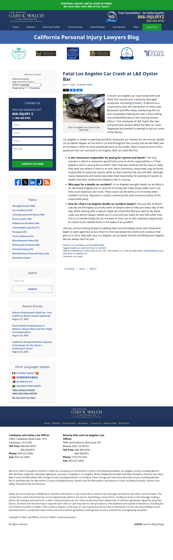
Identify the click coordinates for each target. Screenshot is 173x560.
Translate (35, 88)
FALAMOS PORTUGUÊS (28, 386)
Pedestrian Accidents (25, 223)
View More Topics (21, 257)
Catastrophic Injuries (25, 227)
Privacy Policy (69, 423)
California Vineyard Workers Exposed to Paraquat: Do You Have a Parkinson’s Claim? (32, 345)
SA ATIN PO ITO (24, 381)
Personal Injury (22, 249)
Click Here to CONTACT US (75, 253)
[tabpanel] (19, 53)
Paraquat (19, 231)
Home (16, 27)
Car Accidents (78, 245)
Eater (138, 103)
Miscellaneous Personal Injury (30, 253)
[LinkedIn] (32, 182)
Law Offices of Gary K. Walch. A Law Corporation (52, 517)
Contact (151, 27)
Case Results (119, 27)
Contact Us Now (32, 163)
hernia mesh (21, 218)
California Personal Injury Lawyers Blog (26, 17)
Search (32, 289)
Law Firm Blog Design (149, 524)
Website (31, 27)
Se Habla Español (25, 373)
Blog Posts (124, 423)
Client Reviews (97, 27)
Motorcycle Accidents (25, 244)
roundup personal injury (28, 214)
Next (93, 268)
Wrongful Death (97, 245)
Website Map (110, 423)
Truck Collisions (23, 236)
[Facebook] (18, 182)
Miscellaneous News (25, 240)
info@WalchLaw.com (153, 250)
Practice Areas (75, 27)
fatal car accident (98, 248)
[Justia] (39, 182)
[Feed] (47, 182)
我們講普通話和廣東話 (27, 377)
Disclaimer (83, 423)
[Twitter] (25, 182)
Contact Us (96, 423)
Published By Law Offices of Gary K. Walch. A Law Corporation (141, 17)
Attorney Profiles (51, 27)
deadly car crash (78, 248)
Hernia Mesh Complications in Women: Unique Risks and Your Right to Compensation (32, 329)
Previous (69, 268)
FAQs (135, 27)
